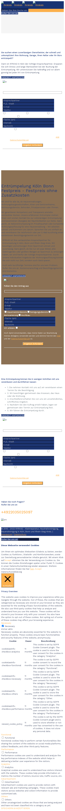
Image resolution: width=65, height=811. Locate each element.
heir (32, 569)
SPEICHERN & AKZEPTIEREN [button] (15, 808)
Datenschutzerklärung (19, 140)
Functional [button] (6, 735)
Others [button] (4, 796)
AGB (57, 137)
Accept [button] (8, 560)
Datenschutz (20, 534)
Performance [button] (7, 749)
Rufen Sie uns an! (9, 13)
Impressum (6, 534)
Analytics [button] (5, 764)
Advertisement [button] (8, 779)
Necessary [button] (6, 623)
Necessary (10, 626)
